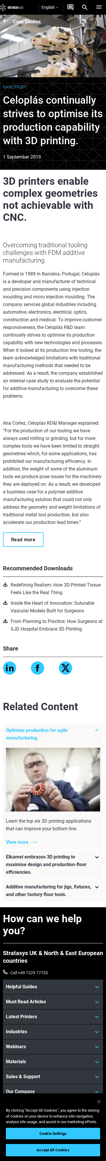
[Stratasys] (12, 7)
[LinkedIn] (9, 668)
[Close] (98, 1101)
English (48, 7)
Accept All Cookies (53, 1150)
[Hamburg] (99, 7)
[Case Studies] (8, 22)
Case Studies (27, 21)
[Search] (85, 7)
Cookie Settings (53, 1133)
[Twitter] (65, 668)
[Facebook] (37, 668)
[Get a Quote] (70, 7)
